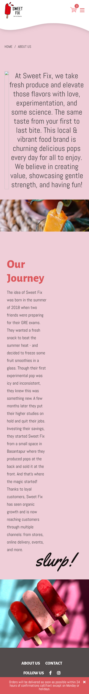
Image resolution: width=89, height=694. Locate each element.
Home (8, 46)
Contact (53, 663)
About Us (24, 46)
